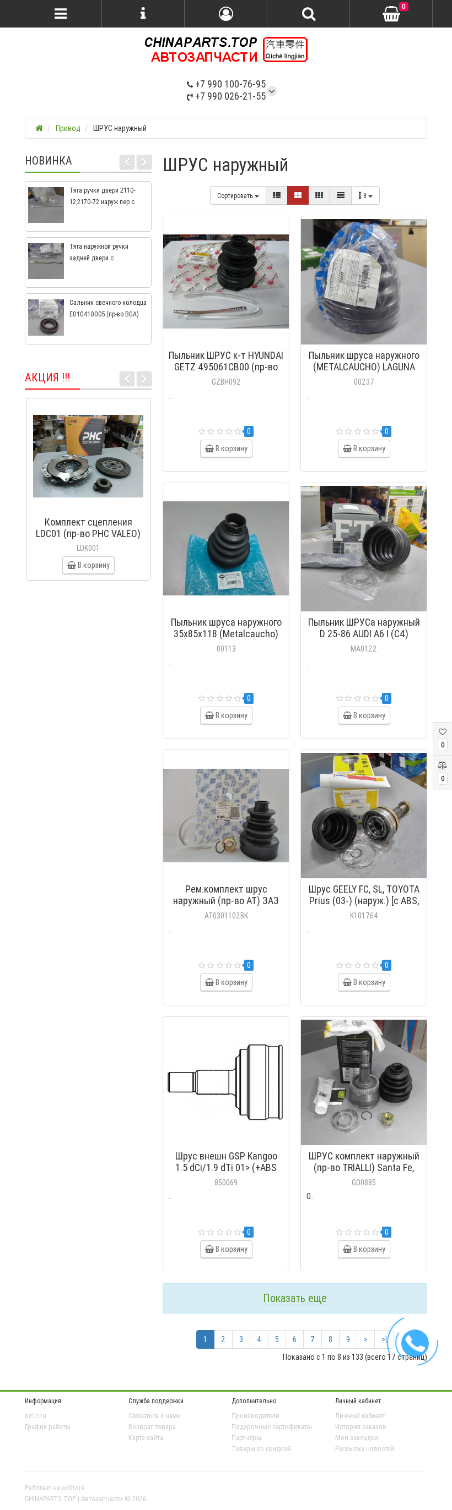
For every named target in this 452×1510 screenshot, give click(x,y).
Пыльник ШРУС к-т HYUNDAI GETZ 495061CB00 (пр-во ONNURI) (226, 367)
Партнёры (246, 1437)
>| (384, 1339)
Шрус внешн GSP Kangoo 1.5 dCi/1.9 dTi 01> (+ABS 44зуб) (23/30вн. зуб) (226, 1167)
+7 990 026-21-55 (229, 96)
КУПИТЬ (231, 341)
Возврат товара (152, 1426)
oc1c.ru (35, 1415)
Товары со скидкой (261, 1448)
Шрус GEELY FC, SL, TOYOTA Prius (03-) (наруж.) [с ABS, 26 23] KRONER (364, 900)
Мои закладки (356, 1437)
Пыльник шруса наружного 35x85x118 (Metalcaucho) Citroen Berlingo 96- (226, 634)
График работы (48, 1426)
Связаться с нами (154, 1415)
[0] (391, 14)
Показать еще (295, 1298)
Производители (255, 1415)
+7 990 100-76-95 (229, 84)
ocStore (73, 1487)
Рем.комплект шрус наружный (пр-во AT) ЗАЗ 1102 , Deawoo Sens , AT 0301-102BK (226, 906)
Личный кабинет (360, 1415)
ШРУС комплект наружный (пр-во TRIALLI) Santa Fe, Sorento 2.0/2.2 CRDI (364, 1167)
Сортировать (236, 196)
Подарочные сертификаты (272, 1426)
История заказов (360, 1426)
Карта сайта (145, 1437)
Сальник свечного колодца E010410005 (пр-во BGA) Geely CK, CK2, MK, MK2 (108, 314)
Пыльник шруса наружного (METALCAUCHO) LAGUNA (364, 361)
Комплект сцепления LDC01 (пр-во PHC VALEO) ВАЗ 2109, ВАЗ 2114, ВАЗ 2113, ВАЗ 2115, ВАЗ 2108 (88, 539)
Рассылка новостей (364, 1448)
